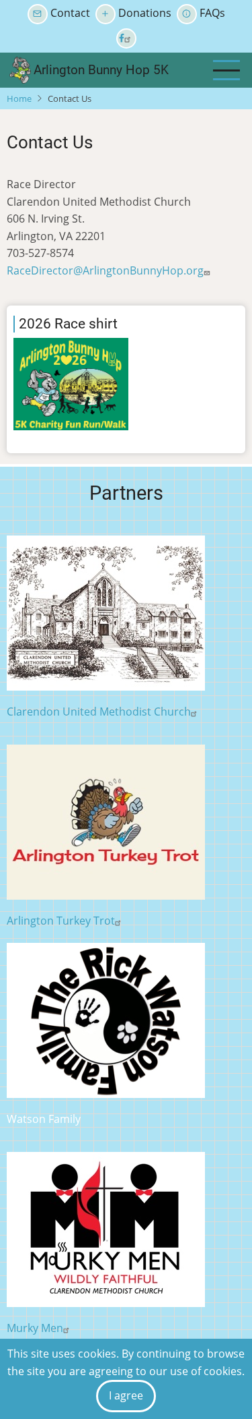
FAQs (212, 12)
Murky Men (35, 1328)
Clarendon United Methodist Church (99, 711)
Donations (144, 12)
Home (19, 98)
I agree (126, 1395)
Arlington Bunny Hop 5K (101, 70)
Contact (70, 12)
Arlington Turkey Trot (61, 920)
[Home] (20, 68)
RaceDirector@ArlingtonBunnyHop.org (105, 270)
